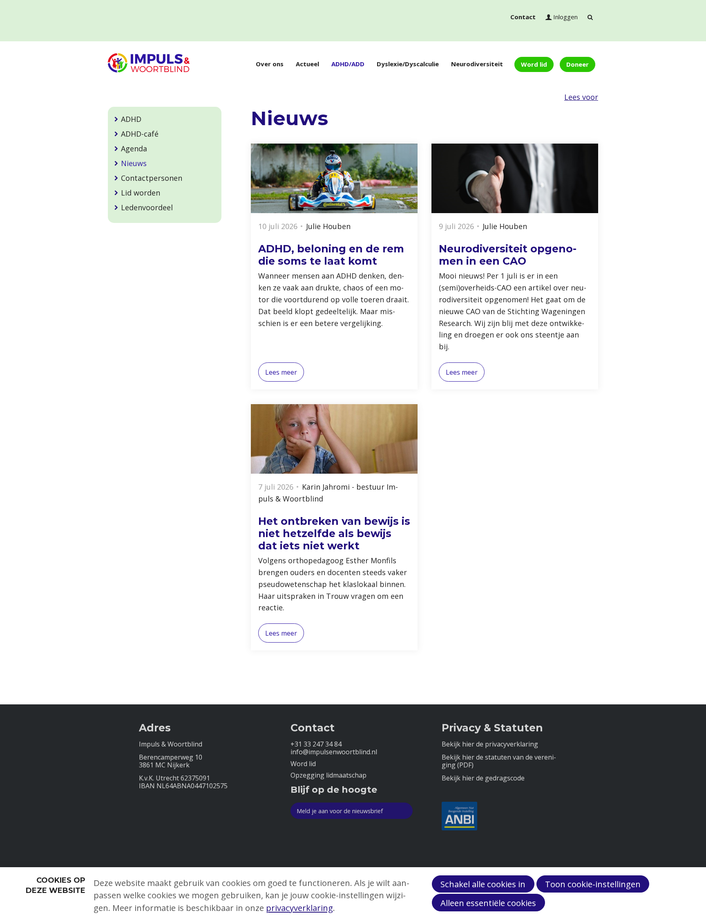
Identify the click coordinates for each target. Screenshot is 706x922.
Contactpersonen (151, 178)
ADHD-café (140, 134)
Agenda (134, 148)
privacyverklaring (299, 907)
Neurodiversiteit (477, 64)
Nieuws (134, 163)
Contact (523, 17)
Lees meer (281, 372)
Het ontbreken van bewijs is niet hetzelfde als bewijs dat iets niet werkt (334, 533)
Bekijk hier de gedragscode (483, 778)
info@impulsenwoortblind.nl (333, 752)
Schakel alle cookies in (482, 884)
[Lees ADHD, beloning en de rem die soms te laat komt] (334, 178)
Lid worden (140, 193)
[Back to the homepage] (149, 64)
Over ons (270, 64)
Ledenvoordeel (147, 207)
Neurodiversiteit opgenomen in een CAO (507, 255)
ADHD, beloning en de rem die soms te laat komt (331, 255)
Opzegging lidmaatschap (328, 775)
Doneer (577, 64)
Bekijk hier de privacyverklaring (490, 744)
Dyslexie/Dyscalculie (408, 64)
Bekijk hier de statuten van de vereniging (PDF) (499, 761)
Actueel (307, 64)
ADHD (131, 119)
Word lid (534, 64)
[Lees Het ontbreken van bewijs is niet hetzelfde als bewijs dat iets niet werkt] (334, 439)
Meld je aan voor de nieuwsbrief (340, 811)
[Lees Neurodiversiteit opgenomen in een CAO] (514, 178)
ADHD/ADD (347, 64)
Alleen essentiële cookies (488, 903)
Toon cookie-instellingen (593, 884)
